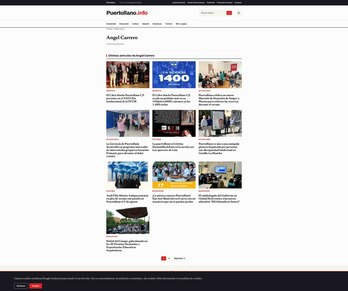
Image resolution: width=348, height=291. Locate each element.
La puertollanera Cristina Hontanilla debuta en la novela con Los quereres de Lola (173, 147)
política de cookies (192, 278)
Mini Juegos (181, 24)
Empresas (157, 24)
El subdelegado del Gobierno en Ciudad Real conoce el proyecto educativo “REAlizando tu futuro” (219, 198)
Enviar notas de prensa (196, 3)
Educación (124, 24)
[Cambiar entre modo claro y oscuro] (239, 13)
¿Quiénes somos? (178, 3)
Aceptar (35, 286)
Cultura (135, 24)
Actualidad (111, 24)
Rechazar (21, 286)
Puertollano (126, 13)
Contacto (238, 3)
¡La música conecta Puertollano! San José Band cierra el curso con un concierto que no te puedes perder (173, 198)
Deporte (145, 24)
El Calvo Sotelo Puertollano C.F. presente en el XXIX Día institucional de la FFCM (125, 98)
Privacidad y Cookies (224, 3)
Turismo (168, 24)
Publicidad (211, 3)
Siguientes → (179, 258)
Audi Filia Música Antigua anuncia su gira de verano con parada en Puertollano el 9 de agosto (127, 198)
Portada (109, 29)
